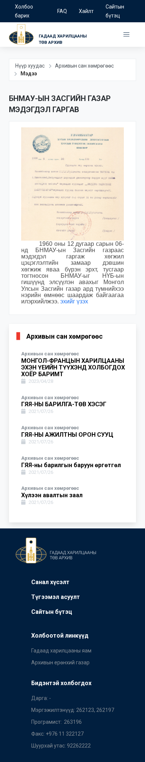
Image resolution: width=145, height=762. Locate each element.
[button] (126, 34)
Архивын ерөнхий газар (60, 662)
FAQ (62, 11)
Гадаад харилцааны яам (61, 651)
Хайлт (86, 11)
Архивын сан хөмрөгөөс (84, 66)
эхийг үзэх (74, 301)
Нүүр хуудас (30, 66)
